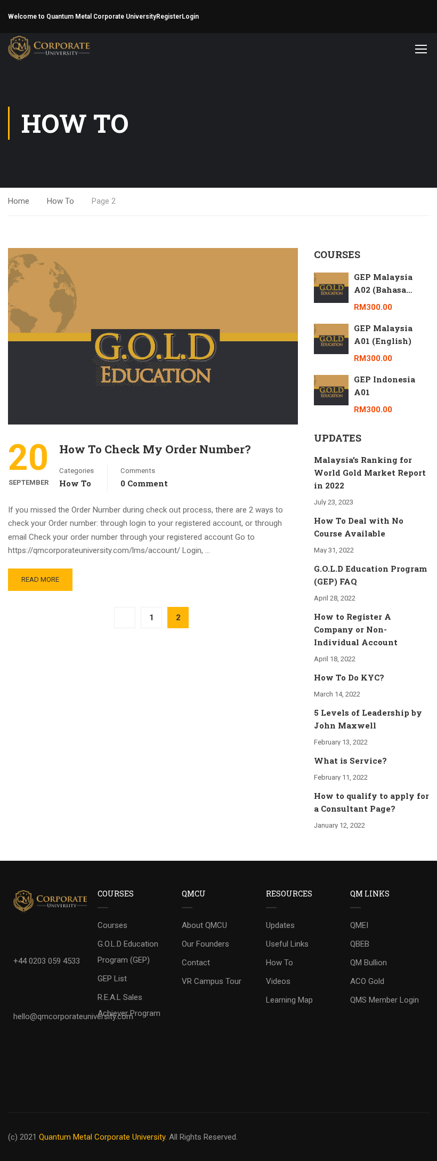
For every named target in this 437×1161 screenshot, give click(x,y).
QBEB (359, 944)
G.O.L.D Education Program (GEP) (128, 952)
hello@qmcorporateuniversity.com (73, 1016)
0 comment (144, 483)
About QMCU (204, 925)
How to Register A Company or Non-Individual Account (356, 629)
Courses (112, 925)
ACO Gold (367, 981)
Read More (40, 579)
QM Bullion (368, 962)
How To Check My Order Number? (154, 449)
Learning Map (289, 1000)
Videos (278, 981)
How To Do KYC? (349, 677)
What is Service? (350, 760)
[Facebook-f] (26, 1079)
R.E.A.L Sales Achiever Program (129, 1005)
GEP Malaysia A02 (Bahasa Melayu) (383, 289)
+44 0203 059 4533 (46, 961)
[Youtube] (26, 1047)
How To (60, 201)
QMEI (359, 925)
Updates (280, 925)
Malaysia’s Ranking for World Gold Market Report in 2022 (370, 472)
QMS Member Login (384, 1000)
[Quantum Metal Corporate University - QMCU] (49, 48)
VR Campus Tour (211, 981)
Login (190, 16)
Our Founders (205, 944)
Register (169, 16)
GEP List (112, 978)
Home (18, 201)
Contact (196, 962)
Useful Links (287, 944)
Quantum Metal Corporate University (102, 1137)
